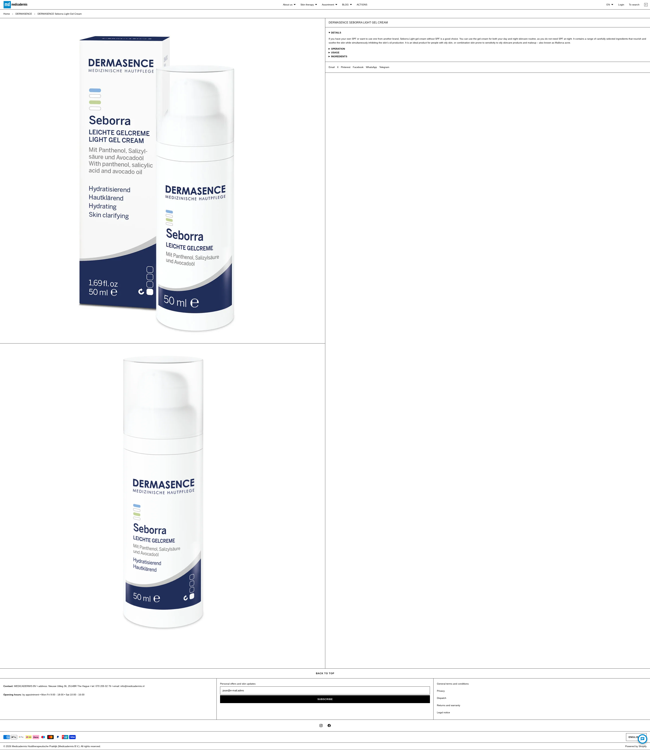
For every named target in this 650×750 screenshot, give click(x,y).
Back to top (325, 673)
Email (332, 67)
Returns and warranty (448, 705)
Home (6, 13)
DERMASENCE (23, 13)
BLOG (345, 4)
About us (287, 4)
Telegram (384, 67)
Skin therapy (307, 4)
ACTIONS (362, 4)
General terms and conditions (453, 683)
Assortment (328, 4)
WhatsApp (371, 67)
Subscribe (325, 699)
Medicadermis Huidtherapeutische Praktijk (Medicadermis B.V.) (46, 746)
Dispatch (441, 698)
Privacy (441, 690)
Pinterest (345, 67)
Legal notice (443, 712)
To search (634, 4)
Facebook (358, 67)
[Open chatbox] (642, 739)
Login (621, 4)
